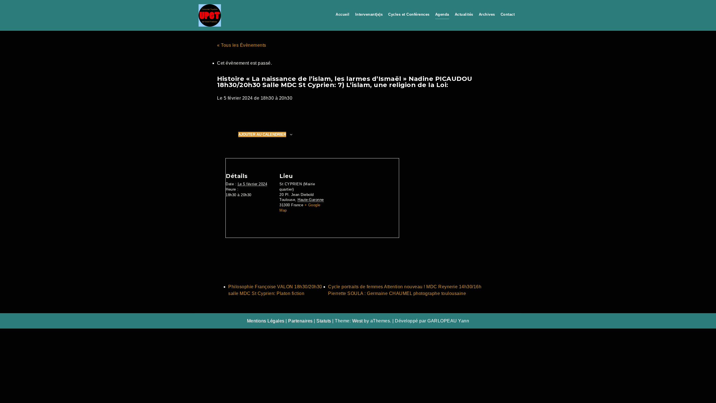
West (357, 320)
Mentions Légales (265, 320)
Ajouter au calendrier (262, 134)
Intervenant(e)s (369, 14)
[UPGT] (210, 15)
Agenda (442, 14)
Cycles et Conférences (409, 14)
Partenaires (300, 320)
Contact (508, 14)
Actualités (464, 14)
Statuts (323, 320)
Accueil (343, 14)
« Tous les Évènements (241, 45)
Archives (487, 14)
